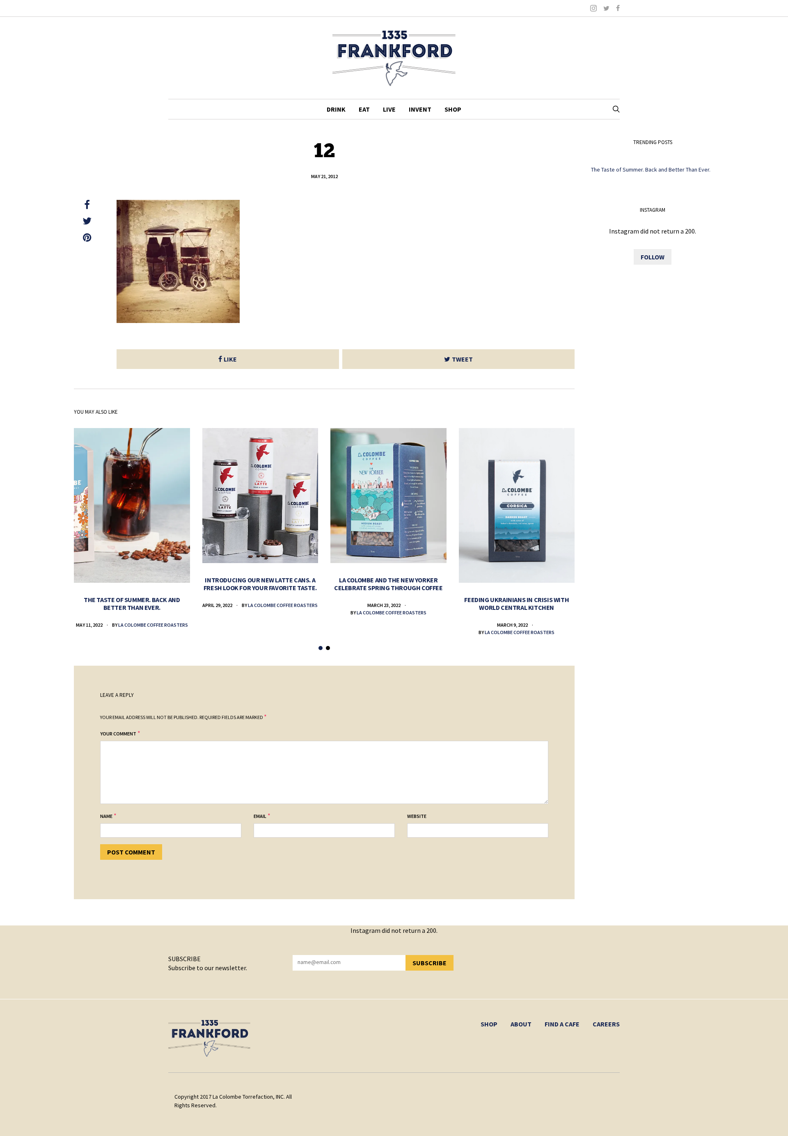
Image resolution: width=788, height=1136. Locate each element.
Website (416, 816)
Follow (652, 257)
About (521, 1024)
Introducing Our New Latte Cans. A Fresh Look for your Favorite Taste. (260, 584)
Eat (364, 109)
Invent (420, 109)
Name (106, 816)
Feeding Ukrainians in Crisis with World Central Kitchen (516, 603)
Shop (452, 109)
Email (260, 816)
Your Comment (118, 734)
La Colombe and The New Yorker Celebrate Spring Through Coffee (388, 584)
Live (389, 109)
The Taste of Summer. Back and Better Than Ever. (132, 603)
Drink (336, 109)
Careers (606, 1024)
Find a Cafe (562, 1024)
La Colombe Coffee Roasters (153, 625)
